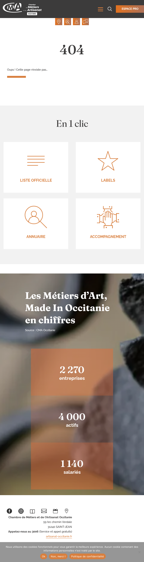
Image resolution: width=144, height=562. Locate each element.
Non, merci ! (58, 556)
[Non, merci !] (139, 552)
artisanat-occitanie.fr (59, 536)
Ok (43, 556)
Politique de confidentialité (87, 556)
